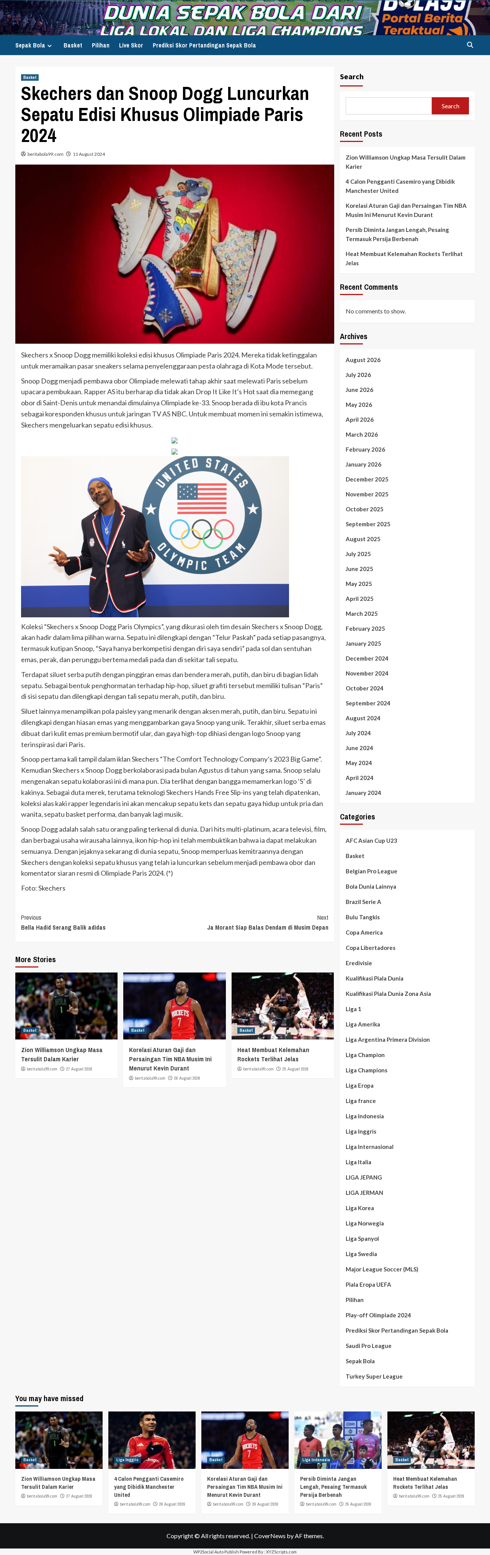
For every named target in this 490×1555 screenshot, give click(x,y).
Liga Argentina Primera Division (388, 1039)
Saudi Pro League (369, 1345)
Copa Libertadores (370, 947)
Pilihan (100, 45)
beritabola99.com (46, 154)
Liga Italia (358, 1161)
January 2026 (363, 464)
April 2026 (360, 419)
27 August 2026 (79, 1069)
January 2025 (363, 643)
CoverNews (270, 1535)
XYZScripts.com (281, 1551)
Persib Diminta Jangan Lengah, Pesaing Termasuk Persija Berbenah (397, 234)
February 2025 (365, 628)
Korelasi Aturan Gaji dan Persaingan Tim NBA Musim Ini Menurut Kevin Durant (170, 1058)
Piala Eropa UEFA (368, 1284)
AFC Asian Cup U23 (371, 840)
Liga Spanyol (362, 1238)
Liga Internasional (370, 1146)
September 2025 (368, 524)
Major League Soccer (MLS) (382, 1269)
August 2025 (363, 538)
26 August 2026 (187, 1078)
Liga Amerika (363, 1024)
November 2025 (367, 494)
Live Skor (131, 45)
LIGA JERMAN (364, 1192)
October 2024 (365, 688)
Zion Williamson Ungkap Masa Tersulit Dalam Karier (62, 1054)
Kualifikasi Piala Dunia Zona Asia (388, 993)
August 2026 (363, 359)
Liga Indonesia (365, 1116)
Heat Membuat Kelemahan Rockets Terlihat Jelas (273, 1054)
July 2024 (358, 732)
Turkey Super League (374, 1376)
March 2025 (362, 613)
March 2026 (362, 434)
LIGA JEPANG (364, 1177)
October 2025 (365, 509)
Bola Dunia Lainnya (371, 886)
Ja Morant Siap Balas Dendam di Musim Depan (267, 922)
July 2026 (358, 374)
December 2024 (367, 658)
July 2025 (358, 553)
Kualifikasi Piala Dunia (374, 978)
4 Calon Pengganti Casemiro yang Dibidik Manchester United (400, 186)
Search (352, 76)
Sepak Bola (30, 45)
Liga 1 (353, 1008)
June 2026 (359, 389)
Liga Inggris (361, 1131)
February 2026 (365, 449)
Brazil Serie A (363, 901)
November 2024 (367, 673)
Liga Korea (360, 1207)
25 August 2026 (296, 1069)
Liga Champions (366, 1070)
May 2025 (359, 583)
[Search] (470, 45)
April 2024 (360, 777)
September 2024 (368, 703)
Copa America (364, 932)
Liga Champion (365, 1054)
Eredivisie (359, 962)
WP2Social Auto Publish (216, 1551)
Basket (73, 45)
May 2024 (359, 762)
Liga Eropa (360, 1085)
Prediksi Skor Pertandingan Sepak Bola (204, 45)
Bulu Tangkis (363, 917)
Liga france (361, 1100)
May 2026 (359, 404)
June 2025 (359, 568)
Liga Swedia (361, 1253)
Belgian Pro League (371, 871)
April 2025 (360, 598)
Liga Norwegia (365, 1223)
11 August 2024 (89, 154)
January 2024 (363, 792)
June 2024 (359, 747)
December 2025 (367, 479)
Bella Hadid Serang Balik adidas (63, 922)
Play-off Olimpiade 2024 (378, 1315)
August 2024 (363, 718)
